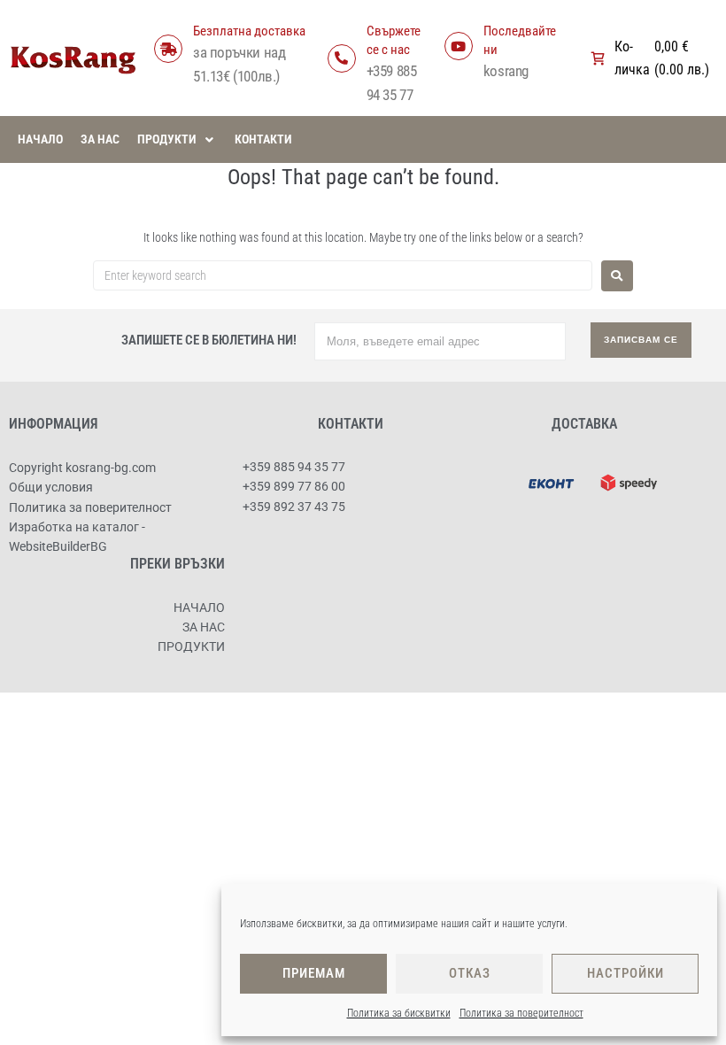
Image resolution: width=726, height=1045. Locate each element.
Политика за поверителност (521, 1013)
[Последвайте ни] (458, 46)
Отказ (469, 973)
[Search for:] (342, 275)
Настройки (625, 973)
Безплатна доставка (249, 31)
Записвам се (641, 339)
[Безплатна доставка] (168, 49)
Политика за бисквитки (399, 1013)
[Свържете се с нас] (342, 58)
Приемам (313, 973)
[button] (177, 139)
